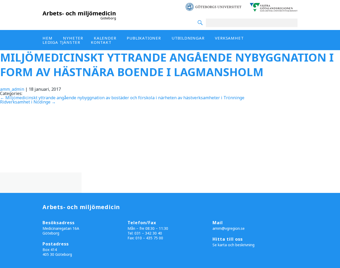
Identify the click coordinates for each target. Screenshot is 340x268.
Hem (47, 38)
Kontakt (101, 42)
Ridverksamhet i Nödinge (28, 102)
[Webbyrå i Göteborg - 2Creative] (333, 263)
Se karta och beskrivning (233, 244)
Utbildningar (188, 38)
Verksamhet (229, 38)
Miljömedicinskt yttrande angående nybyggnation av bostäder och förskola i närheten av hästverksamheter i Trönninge (122, 98)
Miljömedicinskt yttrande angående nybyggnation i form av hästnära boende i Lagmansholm (167, 64)
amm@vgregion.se (228, 228)
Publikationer (144, 38)
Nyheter (73, 38)
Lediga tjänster (61, 42)
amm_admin (12, 89)
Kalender (105, 38)
